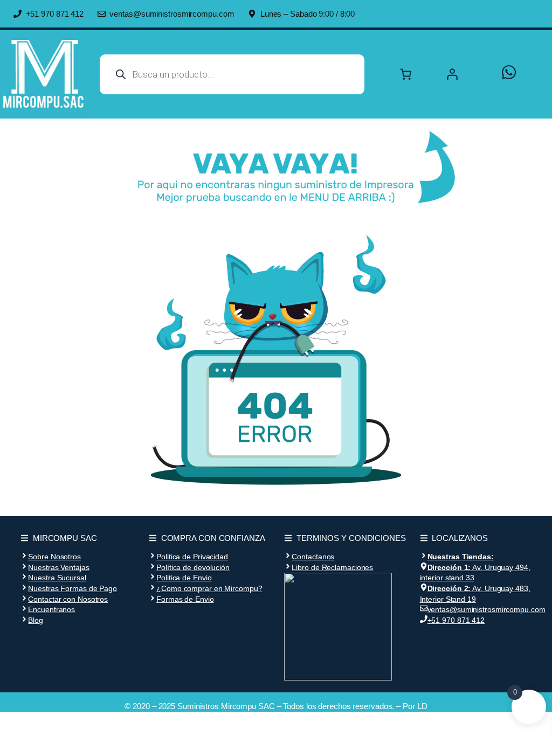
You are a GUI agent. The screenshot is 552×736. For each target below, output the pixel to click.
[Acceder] (463, 74)
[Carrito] (406, 74)
